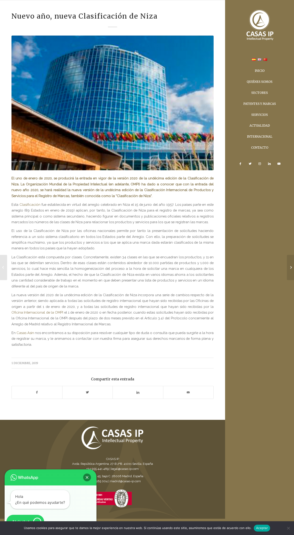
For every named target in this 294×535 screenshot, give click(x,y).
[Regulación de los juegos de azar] (290, 267)
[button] (87, 477)
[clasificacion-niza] (112, 103)
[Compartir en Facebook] (37, 392)
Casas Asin (25, 333)
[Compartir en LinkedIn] (138, 392)
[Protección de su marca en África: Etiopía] (3, 267)
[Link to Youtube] (279, 164)
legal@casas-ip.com (125, 469)
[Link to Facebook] (240, 164)
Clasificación (30, 204)
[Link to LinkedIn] (269, 164)
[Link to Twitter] (250, 164)
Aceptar (262, 528)
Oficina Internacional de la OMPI (37, 312)
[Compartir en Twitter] (87, 392)
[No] (288, 528)
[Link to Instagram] (259, 164)
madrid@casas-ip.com (125, 481)
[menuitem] (253, 60)
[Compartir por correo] (188, 392)
